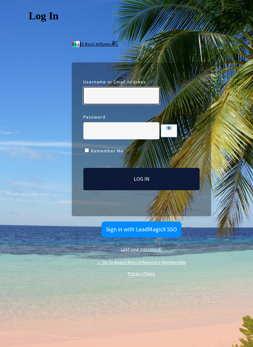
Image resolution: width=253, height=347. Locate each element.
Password (94, 117)
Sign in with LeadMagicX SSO (141, 229)
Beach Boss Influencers (95, 44)
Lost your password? (141, 249)
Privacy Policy (141, 273)
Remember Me (107, 151)
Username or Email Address (114, 82)
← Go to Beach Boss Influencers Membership (141, 262)
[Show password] (169, 130)
